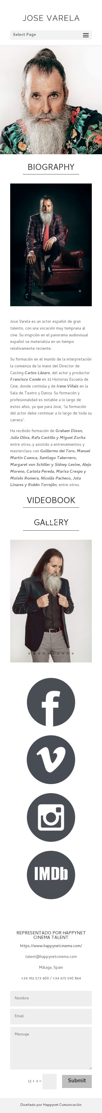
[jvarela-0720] (51, 661)
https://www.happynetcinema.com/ (51, 946)
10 (73, 654)
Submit (77, 1081)
